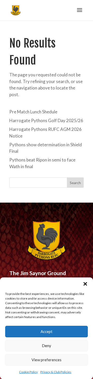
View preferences (46, 359)
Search (75, 183)
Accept (46, 331)
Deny (46, 345)
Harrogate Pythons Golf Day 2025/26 (46, 120)
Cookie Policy (28, 372)
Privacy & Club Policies (55, 372)
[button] (85, 283)
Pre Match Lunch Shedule (33, 111)
